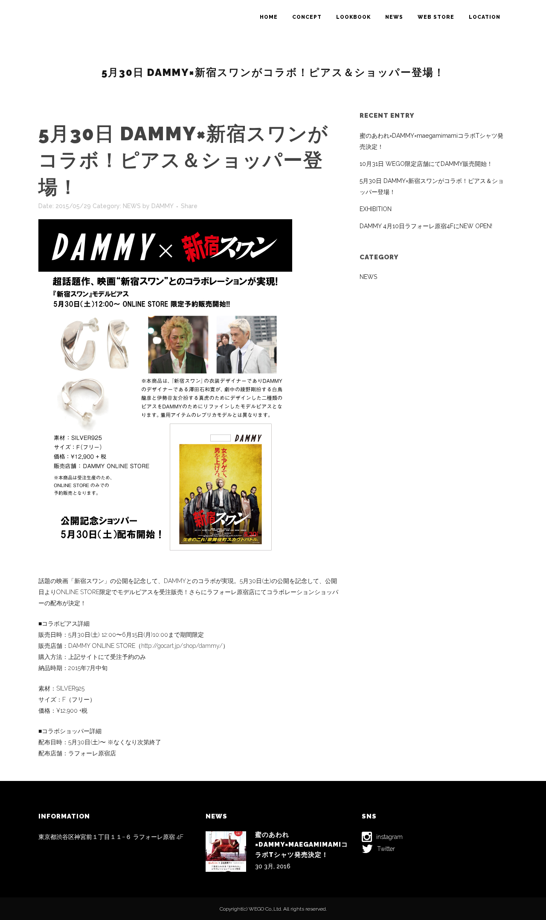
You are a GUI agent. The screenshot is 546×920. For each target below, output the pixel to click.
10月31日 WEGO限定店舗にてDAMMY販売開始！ (426, 163)
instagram (389, 836)
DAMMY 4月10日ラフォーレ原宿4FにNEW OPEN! (426, 226)
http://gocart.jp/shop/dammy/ (182, 645)
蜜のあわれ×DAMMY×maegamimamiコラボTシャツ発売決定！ (301, 845)
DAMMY (162, 206)
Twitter (386, 848)
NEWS (132, 206)
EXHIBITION (376, 209)
